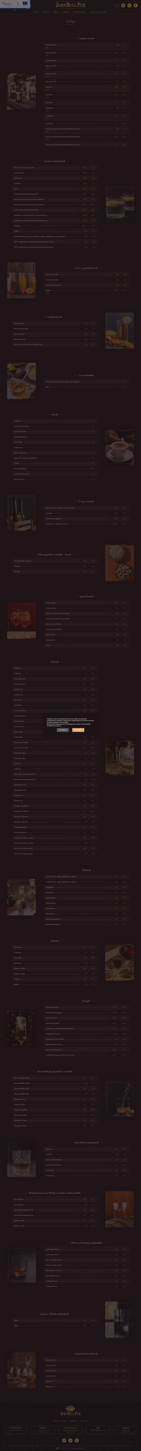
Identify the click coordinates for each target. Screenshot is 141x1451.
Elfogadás (78, 730)
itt (60, 726)
